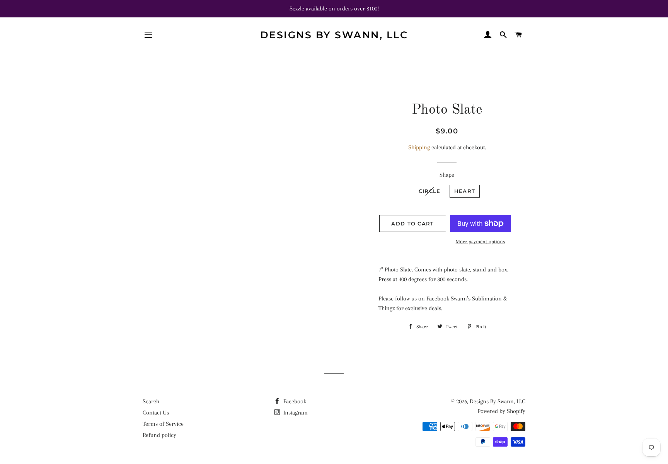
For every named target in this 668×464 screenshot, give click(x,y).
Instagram (295, 412)
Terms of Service (163, 423)
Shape (447, 174)
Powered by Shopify (501, 411)
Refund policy (159, 435)
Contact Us (156, 412)
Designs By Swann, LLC (334, 35)
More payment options (480, 241)
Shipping (419, 147)
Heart (464, 191)
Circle (430, 191)
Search (151, 401)
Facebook (294, 401)
